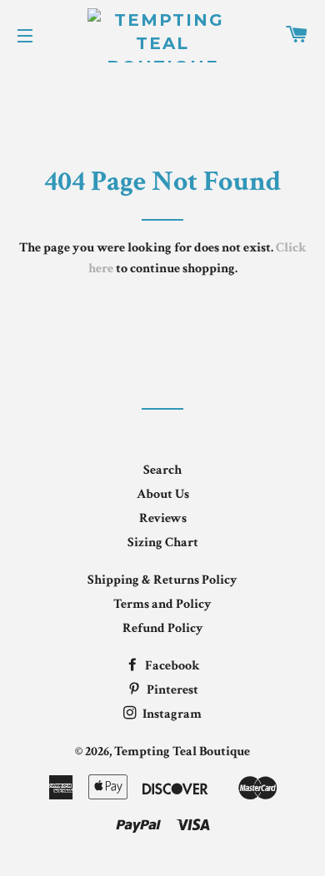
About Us (163, 494)
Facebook (171, 665)
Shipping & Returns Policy (163, 580)
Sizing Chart (163, 542)
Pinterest (171, 690)
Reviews (163, 518)
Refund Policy (162, 628)
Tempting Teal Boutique (182, 751)
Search (162, 470)
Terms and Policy (162, 604)
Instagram (171, 714)
